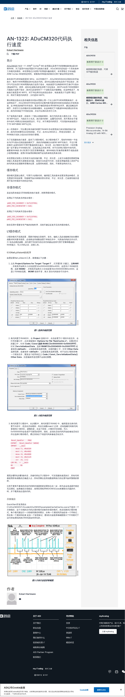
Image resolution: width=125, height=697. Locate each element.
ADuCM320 (12, 66)
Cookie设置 (84, 690)
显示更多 (87, 142)
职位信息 (37, 628)
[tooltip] (102, 62)
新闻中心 (37, 632)
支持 (68, 623)
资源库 (69, 632)
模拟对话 (70, 642)
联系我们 (37, 657)
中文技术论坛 (72, 628)
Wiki (68, 637)
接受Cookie (101, 690)
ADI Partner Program (43, 652)
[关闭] (121, 689)
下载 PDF (15, 54)
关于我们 (37, 623)
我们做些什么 (39, 637)
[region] (62, 690)
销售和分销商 (39, 647)
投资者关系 (38, 642)
